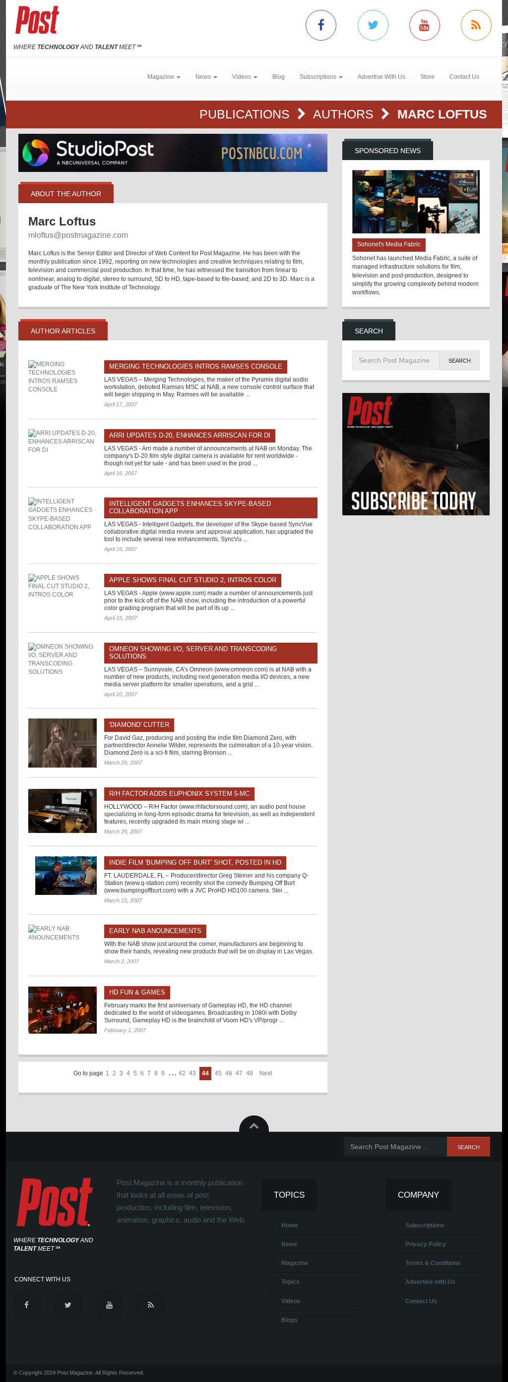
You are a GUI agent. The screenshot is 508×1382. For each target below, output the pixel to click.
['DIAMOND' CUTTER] (62, 743)
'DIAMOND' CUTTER (139, 724)
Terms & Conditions (433, 1263)
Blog (278, 76)
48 (249, 1073)
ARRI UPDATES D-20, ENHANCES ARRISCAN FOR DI (189, 435)
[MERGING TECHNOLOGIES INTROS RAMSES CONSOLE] (62, 377)
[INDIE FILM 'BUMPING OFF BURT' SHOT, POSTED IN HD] (62, 875)
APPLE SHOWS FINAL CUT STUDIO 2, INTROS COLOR (192, 580)
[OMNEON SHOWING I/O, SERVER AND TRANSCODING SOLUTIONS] (62, 660)
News (289, 1244)
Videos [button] (242, 76)
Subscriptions (424, 1225)
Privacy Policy (425, 1244)
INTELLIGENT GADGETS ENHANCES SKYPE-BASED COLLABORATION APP (190, 507)
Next (265, 1073)
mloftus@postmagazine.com (78, 235)
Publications (246, 114)
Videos (291, 1301)
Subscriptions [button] (319, 76)
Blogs (289, 1320)
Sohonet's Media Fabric (389, 244)
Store (427, 76)
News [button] (203, 76)
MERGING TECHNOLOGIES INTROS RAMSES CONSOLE (195, 366)
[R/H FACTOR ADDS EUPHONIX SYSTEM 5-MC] (62, 810)
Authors (345, 114)
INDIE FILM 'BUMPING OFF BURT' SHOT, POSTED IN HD (195, 862)
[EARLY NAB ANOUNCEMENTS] (62, 933)
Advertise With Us (381, 76)
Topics (290, 1281)
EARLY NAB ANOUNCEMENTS (155, 931)
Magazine (294, 1263)
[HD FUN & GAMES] (62, 1010)
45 (218, 1073)
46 (228, 1073)
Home (289, 1225)
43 (192, 1073)
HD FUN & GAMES (137, 992)
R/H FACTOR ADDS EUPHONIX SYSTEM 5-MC (179, 793)
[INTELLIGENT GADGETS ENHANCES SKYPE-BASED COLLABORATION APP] (62, 515)
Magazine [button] (161, 76)
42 (182, 1073)
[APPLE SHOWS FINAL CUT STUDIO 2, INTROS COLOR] (62, 586)
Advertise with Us (430, 1281)
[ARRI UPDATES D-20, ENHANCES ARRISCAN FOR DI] (62, 441)
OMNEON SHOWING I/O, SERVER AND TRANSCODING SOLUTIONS (193, 652)
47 (239, 1073)
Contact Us (464, 76)
